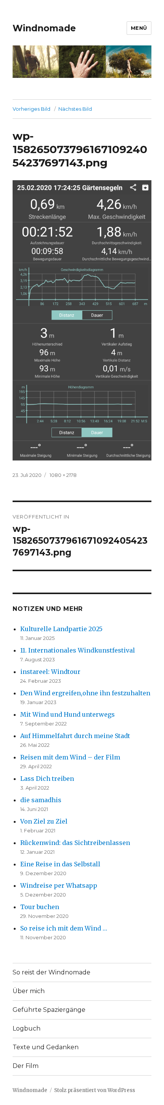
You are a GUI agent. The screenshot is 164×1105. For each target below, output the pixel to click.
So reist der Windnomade (51, 972)
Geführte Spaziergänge (49, 1009)
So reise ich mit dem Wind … (63, 928)
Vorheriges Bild (31, 109)
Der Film (26, 1065)
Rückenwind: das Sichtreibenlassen (75, 843)
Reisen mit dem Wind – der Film (70, 757)
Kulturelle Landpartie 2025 (61, 629)
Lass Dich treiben (47, 778)
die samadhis (40, 800)
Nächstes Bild (75, 109)
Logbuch (26, 1028)
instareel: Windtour (50, 671)
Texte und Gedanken (46, 1047)
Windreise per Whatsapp (58, 885)
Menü (139, 28)
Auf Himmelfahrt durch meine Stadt (75, 736)
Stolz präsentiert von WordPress (94, 1090)
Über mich (29, 991)
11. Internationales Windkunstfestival (77, 650)
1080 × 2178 (63, 475)
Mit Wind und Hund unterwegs (67, 714)
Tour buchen (39, 907)
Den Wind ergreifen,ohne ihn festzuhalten (85, 693)
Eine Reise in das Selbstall (60, 864)
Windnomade (44, 28)
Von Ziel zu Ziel (44, 821)
